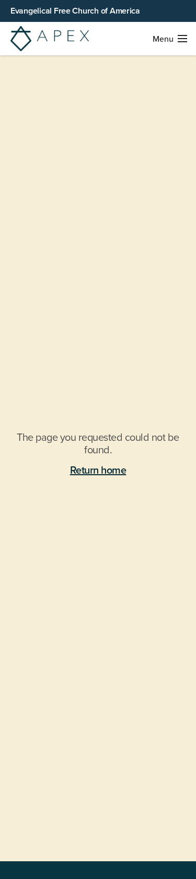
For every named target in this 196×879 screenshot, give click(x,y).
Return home (98, 470)
